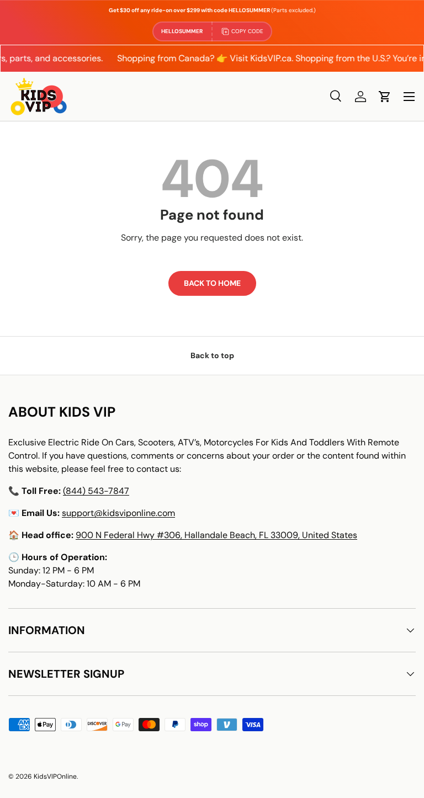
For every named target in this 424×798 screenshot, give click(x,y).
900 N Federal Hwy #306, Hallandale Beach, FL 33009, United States (216, 535)
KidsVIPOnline (55, 776)
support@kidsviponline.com (118, 513)
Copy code (247, 31)
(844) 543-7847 (96, 491)
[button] (385, 96)
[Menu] (409, 96)
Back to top (212, 355)
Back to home (212, 283)
